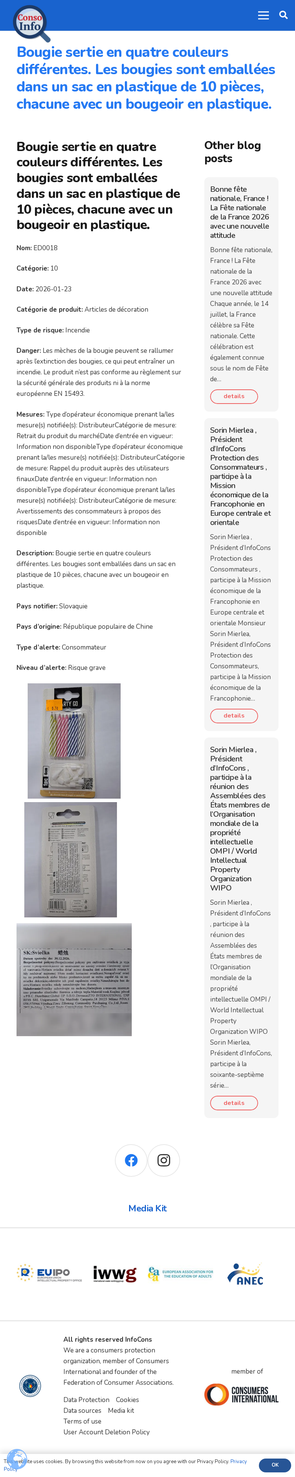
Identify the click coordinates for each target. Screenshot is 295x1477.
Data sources (82, 1410)
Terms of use (82, 1421)
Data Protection (86, 1400)
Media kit (121, 1410)
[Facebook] (131, 1160)
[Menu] (263, 15)
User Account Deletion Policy (106, 1432)
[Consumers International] (241, 1394)
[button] (283, 15)
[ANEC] (246, 1246)
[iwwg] (115, 1246)
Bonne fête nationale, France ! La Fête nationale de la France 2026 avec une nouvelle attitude (239, 212)
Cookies (127, 1400)
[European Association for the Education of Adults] (181, 1246)
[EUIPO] (49, 1246)
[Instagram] (164, 1160)
